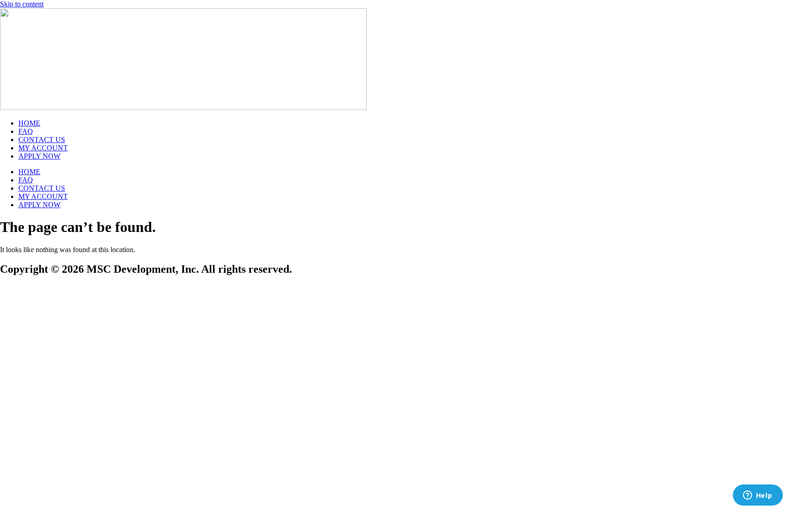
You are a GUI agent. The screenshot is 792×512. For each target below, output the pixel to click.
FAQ (25, 131)
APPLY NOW (39, 156)
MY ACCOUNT (43, 148)
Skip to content (22, 4)
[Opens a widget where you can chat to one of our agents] (757, 495)
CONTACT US (41, 139)
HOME (29, 123)
